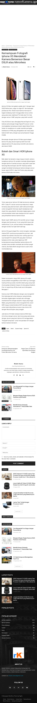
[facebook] (14, 374)
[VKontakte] (27, 687)
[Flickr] (18, 687)
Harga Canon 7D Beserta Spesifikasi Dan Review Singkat (28, 350)
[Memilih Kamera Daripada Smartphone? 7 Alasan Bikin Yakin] (7, 407)
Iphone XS (26, 328)
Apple (7, 328)
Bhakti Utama (6, 66)
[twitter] (23, 374)
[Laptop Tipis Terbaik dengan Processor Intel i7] (7, 505)
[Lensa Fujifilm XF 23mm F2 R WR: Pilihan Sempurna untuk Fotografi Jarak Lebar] (7, 486)
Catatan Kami (9, 45)
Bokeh (12, 328)
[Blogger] (10, 687)
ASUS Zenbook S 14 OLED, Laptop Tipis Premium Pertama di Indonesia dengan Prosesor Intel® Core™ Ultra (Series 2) (24, 475)
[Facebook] (9, 71)
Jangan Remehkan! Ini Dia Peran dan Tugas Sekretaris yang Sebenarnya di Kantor (23, 494)
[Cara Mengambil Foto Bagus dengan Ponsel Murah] (7, 389)
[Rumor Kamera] (18, 652)
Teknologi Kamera (13, 49)
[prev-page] (3, 414)
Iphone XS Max (5, 331)
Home (3, 45)
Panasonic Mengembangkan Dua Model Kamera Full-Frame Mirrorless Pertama (10, 350)
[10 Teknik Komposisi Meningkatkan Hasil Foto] (7, 559)
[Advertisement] (18, 24)
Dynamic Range (18, 328)
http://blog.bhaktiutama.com (18, 366)
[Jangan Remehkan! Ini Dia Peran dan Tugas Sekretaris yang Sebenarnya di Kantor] (7, 495)
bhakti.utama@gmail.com (16, 675)
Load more (17, 511)
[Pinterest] (16, 71)
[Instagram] (22, 687)
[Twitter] (13, 71)
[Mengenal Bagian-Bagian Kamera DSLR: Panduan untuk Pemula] (7, 398)
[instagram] (17, 374)
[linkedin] (20, 374)
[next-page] (5, 414)
